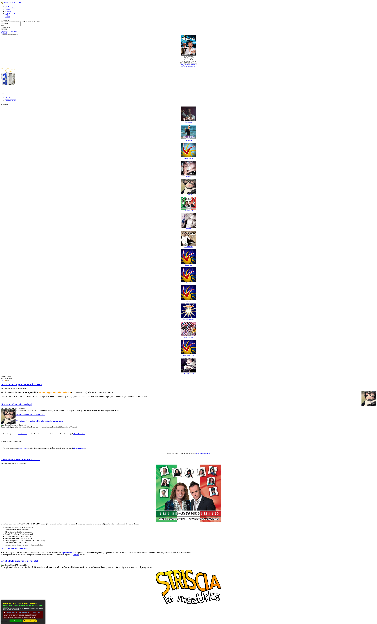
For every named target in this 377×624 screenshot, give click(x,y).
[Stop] (20, 2)
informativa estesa (79, 434)
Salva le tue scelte (16, 621)
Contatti (76, 555)
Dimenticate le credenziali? (9, 31)
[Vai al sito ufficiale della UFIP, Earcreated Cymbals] (8, 92)
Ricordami (6, 27)
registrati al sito (68, 552)
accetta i (22, 434)
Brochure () (190, 66)
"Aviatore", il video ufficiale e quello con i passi (39, 421)
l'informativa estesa (30, 617)
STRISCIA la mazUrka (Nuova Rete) (19, 561)
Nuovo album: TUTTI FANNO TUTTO (20, 459)
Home (3, 380)
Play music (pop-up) (9, 2)
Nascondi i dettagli (30, 621)
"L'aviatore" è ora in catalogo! (16, 404)
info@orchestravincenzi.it (188, 65)
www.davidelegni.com (203, 453)
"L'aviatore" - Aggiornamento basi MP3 (21, 384)
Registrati (4, 33)
